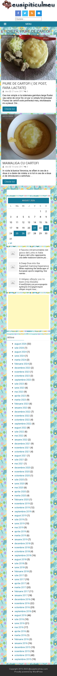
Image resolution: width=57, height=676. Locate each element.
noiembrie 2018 (22, 547)
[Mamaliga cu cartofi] (28, 137)
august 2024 (21, 352)
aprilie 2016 (20, 631)
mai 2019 (19, 527)
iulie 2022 (19, 431)
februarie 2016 (22, 639)
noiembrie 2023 (22, 371)
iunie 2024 (20, 356)
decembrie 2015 (22, 647)
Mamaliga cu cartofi (20, 163)
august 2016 (21, 615)
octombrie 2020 (22, 475)
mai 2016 (19, 627)
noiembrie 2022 (22, 415)
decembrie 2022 (22, 411)
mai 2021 (19, 463)
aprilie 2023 (20, 395)
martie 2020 (20, 495)
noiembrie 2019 (22, 503)
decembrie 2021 (22, 443)
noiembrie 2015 (22, 651)
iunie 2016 (20, 623)
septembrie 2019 (23, 511)
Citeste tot (10, 109)
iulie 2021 (19, 459)
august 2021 (21, 455)
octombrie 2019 (22, 507)
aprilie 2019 (20, 531)
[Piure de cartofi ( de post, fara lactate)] (28, 57)
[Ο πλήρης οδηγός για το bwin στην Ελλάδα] (13, 286)
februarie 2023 (22, 403)
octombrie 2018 (22, 551)
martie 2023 (20, 399)
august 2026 (21, 344)
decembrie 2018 (22, 543)
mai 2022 (19, 435)
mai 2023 (19, 391)
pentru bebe (7, 37)
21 (34, 228)
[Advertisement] (28, 312)
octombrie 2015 (22, 655)
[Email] (39, 13)
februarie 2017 (22, 591)
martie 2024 (20, 360)
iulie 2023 (19, 383)
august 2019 (21, 515)
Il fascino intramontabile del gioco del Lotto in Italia (33, 251)
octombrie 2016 (22, 607)
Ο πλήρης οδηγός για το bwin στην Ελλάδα (32, 280)
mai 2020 (19, 487)
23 (46, 228)
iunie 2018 (20, 567)
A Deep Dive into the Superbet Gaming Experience (34, 264)
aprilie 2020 (20, 491)
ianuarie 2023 (21, 407)
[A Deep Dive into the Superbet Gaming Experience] (13, 270)
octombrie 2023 (22, 375)
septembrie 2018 (23, 555)
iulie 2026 (19, 348)
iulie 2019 (19, 519)
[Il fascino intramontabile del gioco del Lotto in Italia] (13, 257)
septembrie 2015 (23, 659)
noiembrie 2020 (22, 471)
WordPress (38, 672)
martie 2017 (20, 587)
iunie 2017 (20, 579)
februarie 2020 (22, 499)
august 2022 (21, 427)
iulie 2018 (19, 563)
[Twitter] (25, 13)
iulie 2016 (19, 619)
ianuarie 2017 (21, 595)
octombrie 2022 (22, 419)
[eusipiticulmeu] (28, 8)
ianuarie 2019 (21, 539)
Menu (28, 24)
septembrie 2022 (23, 423)
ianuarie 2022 (21, 439)
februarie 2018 (22, 571)
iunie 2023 (20, 387)
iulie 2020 (19, 479)
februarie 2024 (22, 364)
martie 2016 (20, 635)
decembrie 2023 (22, 367)
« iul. (10, 243)
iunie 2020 (20, 483)
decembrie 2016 (22, 599)
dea (7, 91)
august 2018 (21, 559)
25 (17, 233)
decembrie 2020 (22, 467)
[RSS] (32, 13)
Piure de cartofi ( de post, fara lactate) (24, 86)
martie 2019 (20, 535)
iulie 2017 (19, 575)
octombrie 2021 (22, 451)
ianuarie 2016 (21, 643)
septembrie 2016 (23, 611)
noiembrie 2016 (22, 603)
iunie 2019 (20, 523)
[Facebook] (18, 13)
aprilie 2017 (20, 583)
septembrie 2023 (23, 379)
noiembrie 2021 (22, 447)
